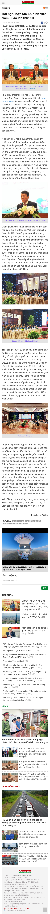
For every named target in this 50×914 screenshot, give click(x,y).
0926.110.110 (14, 908)
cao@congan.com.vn (15, 902)
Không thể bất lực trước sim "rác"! (17, 651)
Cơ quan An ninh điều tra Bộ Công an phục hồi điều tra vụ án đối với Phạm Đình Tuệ (33, 764)
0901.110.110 (24, 908)
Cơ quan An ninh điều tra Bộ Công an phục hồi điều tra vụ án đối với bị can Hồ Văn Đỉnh (33, 776)
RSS (46, 8)
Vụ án (5, 706)
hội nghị (14, 521)
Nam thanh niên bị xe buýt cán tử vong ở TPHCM (33, 845)
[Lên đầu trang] (45, 909)
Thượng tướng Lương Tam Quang (15, 523)
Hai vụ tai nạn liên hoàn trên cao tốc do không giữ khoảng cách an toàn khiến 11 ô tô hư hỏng (24, 823)
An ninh (9, 101)
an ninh (27, 521)
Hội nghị (33, 88)
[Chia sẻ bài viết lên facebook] (42, 22)
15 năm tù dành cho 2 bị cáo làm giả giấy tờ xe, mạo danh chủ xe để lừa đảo (32, 834)
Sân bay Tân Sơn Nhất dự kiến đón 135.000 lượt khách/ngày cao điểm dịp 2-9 (33, 859)
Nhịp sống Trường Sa (12, 661)
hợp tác (21, 521)
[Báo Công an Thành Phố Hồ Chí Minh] (28, 2)
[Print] (46, 22)
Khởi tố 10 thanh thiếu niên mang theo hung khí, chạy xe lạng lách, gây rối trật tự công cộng (32, 752)
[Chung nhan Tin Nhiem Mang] (14, 910)
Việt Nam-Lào (36, 521)
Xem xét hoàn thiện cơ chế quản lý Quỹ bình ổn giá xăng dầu (35, 631)
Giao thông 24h (10, 787)
